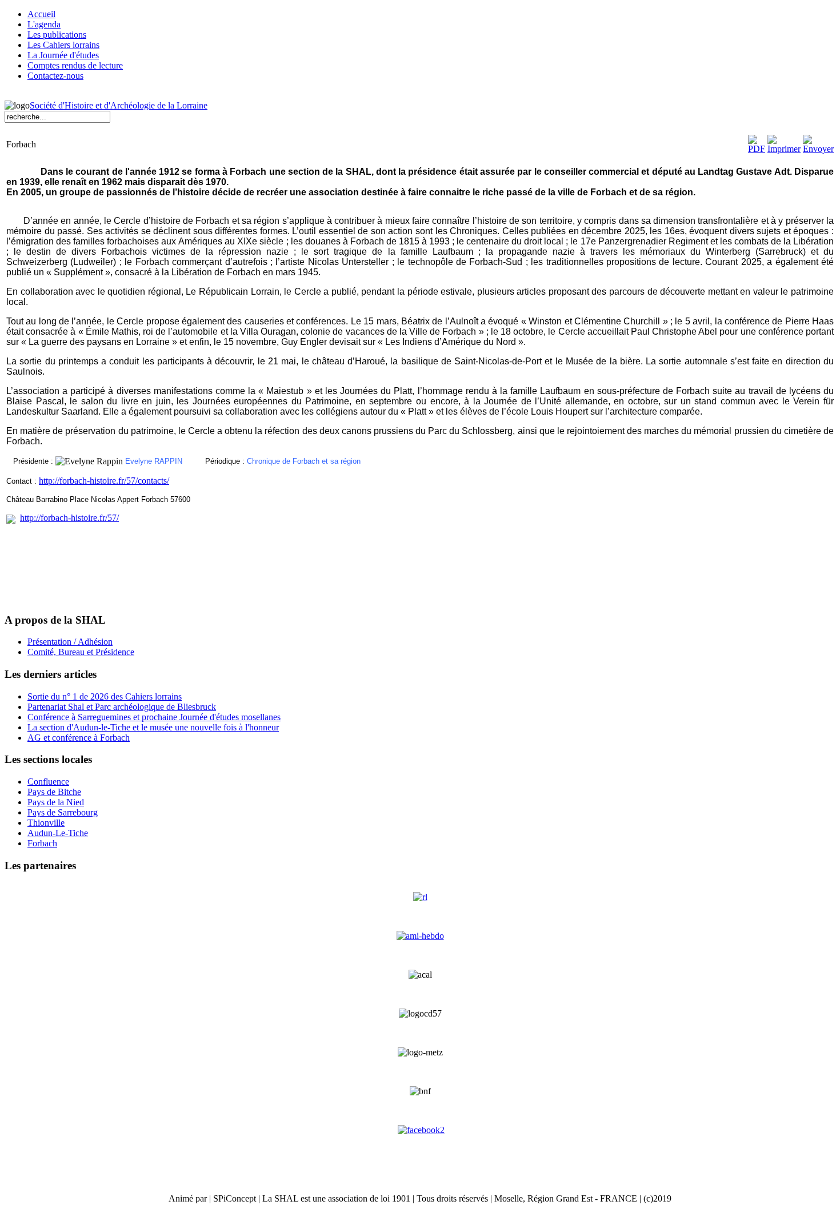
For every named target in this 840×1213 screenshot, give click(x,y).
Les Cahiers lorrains (63, 45)
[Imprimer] (784, 149)
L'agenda (44, 24)
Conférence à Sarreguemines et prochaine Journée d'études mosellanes (154, 717)
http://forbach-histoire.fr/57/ (69, 518)
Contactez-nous (55, 76)
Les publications (56, 34)
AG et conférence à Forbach (78, 737)
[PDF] (756, 149)
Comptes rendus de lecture (75, 65)
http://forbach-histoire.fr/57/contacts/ (104, 480)
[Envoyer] (818, 149)
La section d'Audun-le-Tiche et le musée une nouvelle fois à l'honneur (153, 727)
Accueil (41, 14)
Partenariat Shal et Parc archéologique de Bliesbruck (121, 707)
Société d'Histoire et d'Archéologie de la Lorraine (118, 105)
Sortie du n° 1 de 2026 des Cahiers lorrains (104, 696)
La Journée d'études (63, 55)
